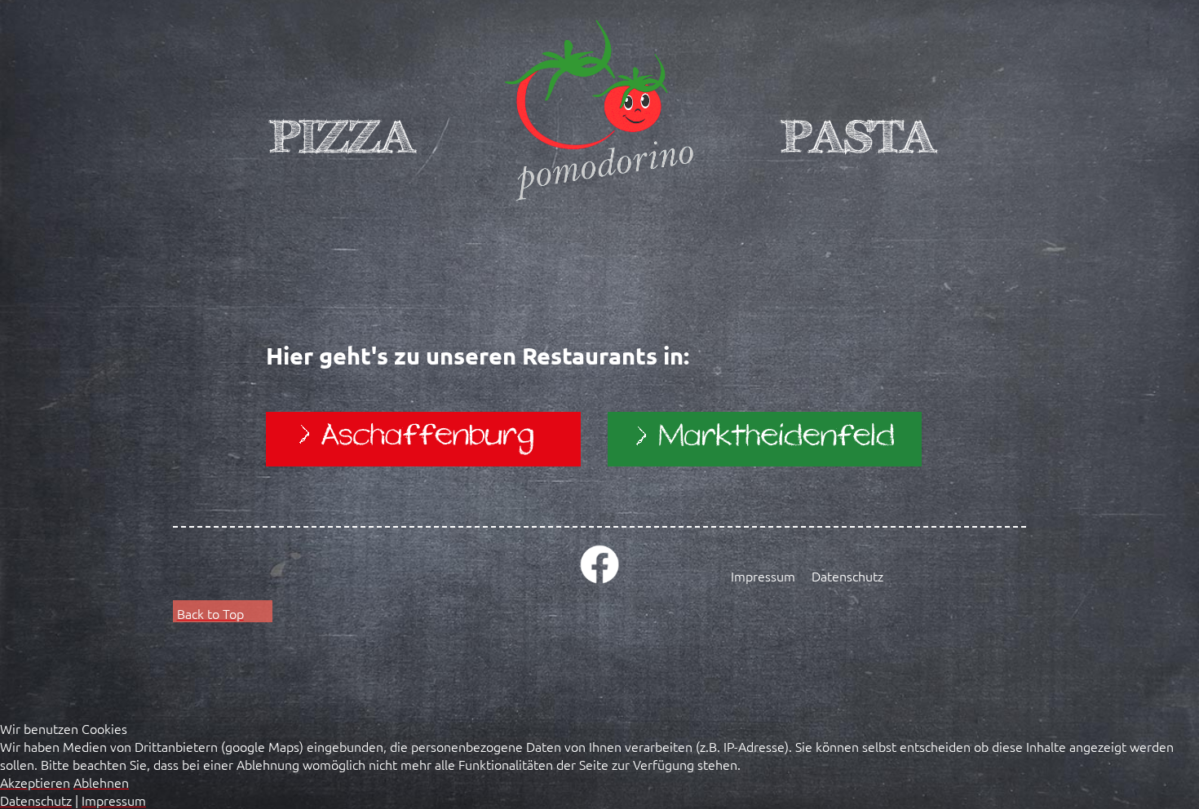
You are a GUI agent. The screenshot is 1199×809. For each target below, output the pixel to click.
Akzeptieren (35, 782)
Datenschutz (847, 576)
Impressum (763, 576)
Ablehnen (101, 782)
